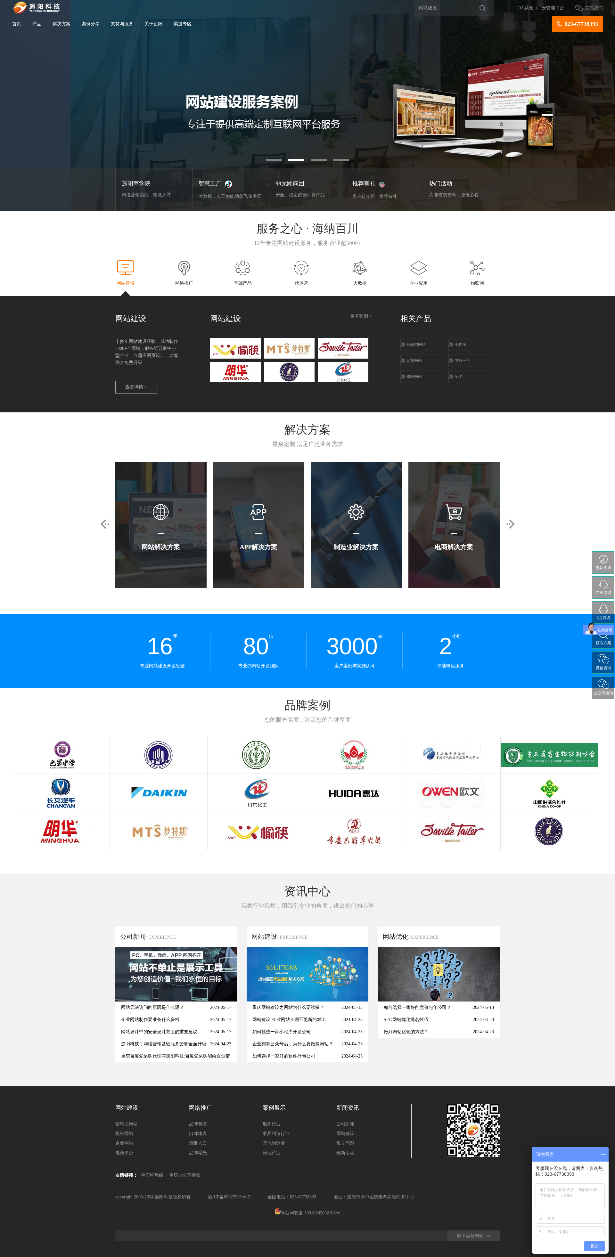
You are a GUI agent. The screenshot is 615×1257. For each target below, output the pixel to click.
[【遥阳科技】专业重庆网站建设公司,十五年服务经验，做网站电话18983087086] (36, 12)
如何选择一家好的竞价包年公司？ (417, 1007)
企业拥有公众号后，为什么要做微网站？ (292, 1044)
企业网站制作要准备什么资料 (150, 1019)
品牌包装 (198, 1124)
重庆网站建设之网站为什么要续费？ (288, 1007)
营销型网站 (416, 344)
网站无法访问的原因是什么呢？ (152, 1007)
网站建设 (345, 1133)
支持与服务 (122, 23)
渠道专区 (183, 23)
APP (458, 376)
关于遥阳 (153, 23)
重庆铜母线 (152, 1175)
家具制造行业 (276, 1133)
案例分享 (91, 23)
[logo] (235, 357)
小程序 (460, 344)
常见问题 (345, 1143)
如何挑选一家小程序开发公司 (281, 1031)
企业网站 (124, 1143)
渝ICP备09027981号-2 (229, 1197)
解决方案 (61, 23)
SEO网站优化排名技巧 (406, 1019)
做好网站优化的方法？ (406, 1031)
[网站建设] (307, 1000)
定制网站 (414, 360)
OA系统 (525, 7)
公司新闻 (345, 1124)
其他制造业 (274, 1143)
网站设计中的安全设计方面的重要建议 (159, 1031)
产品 (36, 23)
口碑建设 (198, 1133)
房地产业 (272, 1152)
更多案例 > (361, 316)
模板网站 (414, 376)
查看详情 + (136, 387)
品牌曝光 (198, 1152)
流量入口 (198, 1143)
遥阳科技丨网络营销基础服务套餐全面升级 (163, 1044)
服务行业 (272, 1124)
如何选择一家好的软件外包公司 (283, 1056)
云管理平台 (553, 7)
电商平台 (462, 360)
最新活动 (345, 1152)
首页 (16, 23)
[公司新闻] (176, 1000)
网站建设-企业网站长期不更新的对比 (289, 1019)
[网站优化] (439, 1000)
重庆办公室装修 (185, 1175)
